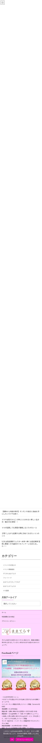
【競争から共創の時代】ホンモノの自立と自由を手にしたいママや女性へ (20, 512)
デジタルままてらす (9, 573)
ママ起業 (6, 590)
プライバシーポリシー (9, 621)
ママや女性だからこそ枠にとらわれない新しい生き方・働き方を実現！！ (20, 520)
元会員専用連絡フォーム (11, 697)
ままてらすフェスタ (9, 586)
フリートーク (7, 578)
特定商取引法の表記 (8, 617)
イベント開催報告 (8, 569)
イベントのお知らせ (9, 565)
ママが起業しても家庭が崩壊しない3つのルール (19, 527)
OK (12, 739)
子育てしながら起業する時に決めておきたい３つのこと (20, 534)
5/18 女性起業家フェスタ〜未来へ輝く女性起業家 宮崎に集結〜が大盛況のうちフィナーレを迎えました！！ (21, 543)
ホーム (4, 612)
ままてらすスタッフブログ (11, 582)
